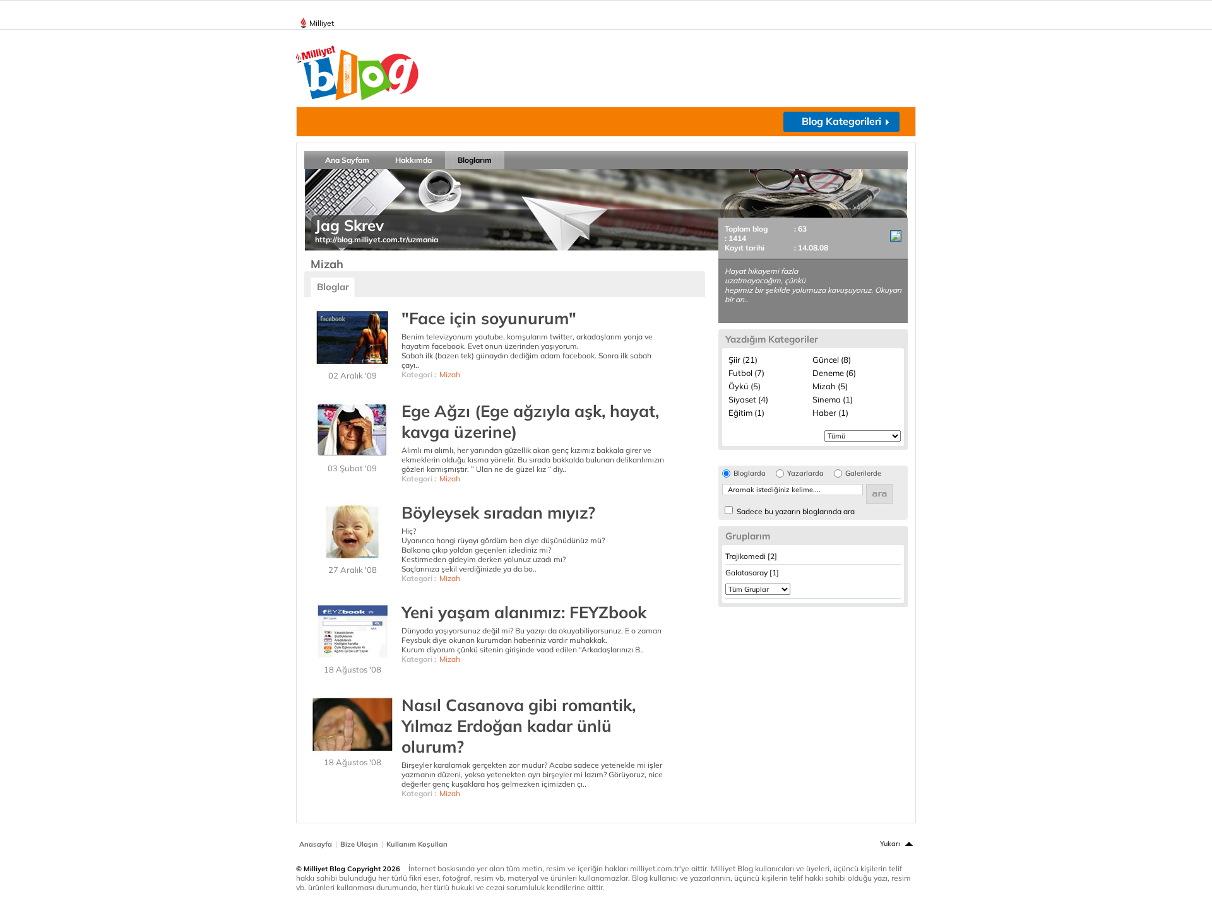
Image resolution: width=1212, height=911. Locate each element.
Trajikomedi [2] (751, 556)
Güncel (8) (831, 360)
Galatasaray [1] (752, 572)
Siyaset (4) (748, 399)
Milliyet (321, 23)
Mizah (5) (830, 386)
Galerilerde (863, 473)
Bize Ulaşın (359, 844)
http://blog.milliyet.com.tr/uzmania (376, 239)
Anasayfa (315, 844)
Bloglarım (475, 160)
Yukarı (890, 843)
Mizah (449, 374)
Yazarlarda (805, 473)
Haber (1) (830, 413)
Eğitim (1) (746, 413)
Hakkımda (413, 160)
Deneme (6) (834, 373)
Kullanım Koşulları (417, 844)
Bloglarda (750, 473)
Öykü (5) (744, 386)
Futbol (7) (746, 373)
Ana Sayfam (347, 160)
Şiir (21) (743, 360)
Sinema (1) (832, 399)
